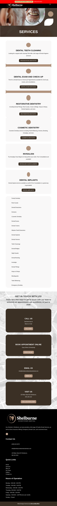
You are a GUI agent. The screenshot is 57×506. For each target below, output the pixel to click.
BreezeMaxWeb (35, 503)
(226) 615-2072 (38, 1)
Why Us (8, 468)
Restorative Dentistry (28, 114)
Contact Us (9, 474)
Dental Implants (28, 190)
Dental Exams (15, 221)
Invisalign (14, 262)
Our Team (8, 470)
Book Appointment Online (24, 1)
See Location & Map (28, 401)
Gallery (8, 472)
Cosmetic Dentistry (28, 137)
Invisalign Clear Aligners (28, 164)
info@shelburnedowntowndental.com (28, 371)
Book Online (28, 352)
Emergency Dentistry (17, 285)
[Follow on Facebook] (7, 434)
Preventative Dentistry (28, 60)
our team (45, 300)
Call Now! (28, 328)
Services (8, 466)
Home (7, 464)
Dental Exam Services (28, 87)
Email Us (28, 376)
